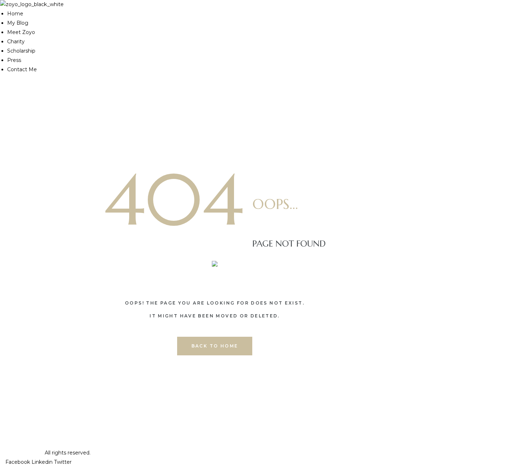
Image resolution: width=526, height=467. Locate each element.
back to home (214, 346)
